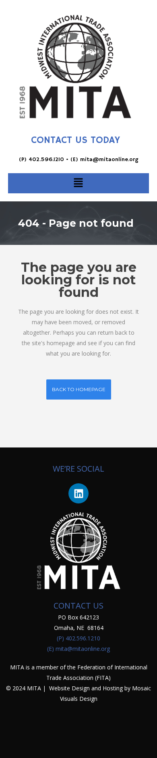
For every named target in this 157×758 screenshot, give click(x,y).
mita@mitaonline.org (109, 159)
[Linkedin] (78, 493)
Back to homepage (78, 389)
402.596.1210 (46, 159)
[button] (78, 183)
